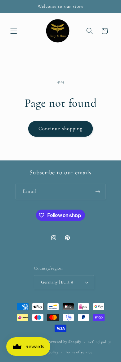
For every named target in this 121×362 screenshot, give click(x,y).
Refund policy (99, 342)
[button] (13, 30)
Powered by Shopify (64, 342)
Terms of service (78, 352)
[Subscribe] (97, 192)
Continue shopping (60, 129)
